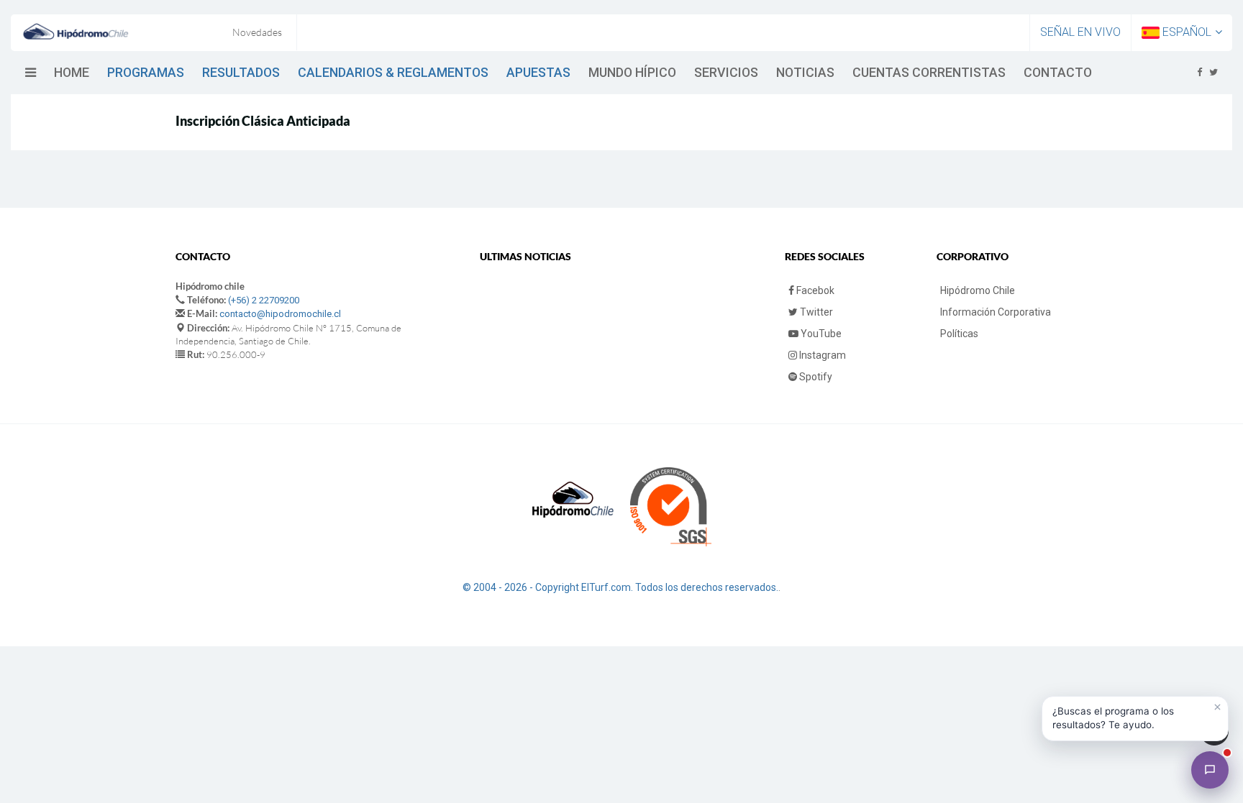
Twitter (815, 312)
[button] (1135, 718)
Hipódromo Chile (977, 290)
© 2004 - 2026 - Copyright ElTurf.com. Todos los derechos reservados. (620, 587)
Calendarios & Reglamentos (393, 72)
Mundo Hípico (632, 72)
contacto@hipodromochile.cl (280, 313)
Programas (145, 72)
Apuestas (538, 72)
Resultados (241, 72)
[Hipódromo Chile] (1210, 770)
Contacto (1058, 72)
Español (1185, 32)
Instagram (821, 355)
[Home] (75, 31)
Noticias (805, 72)
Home (71, 72)
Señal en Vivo (1080, 32)
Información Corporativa (995, 312)
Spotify (814, 376)
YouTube (820, 333)
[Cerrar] (1217, 707)
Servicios (726, 72)
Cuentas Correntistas (929, 72)
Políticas (959, 333)
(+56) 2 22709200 (263, 300)
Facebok (814, 290)
